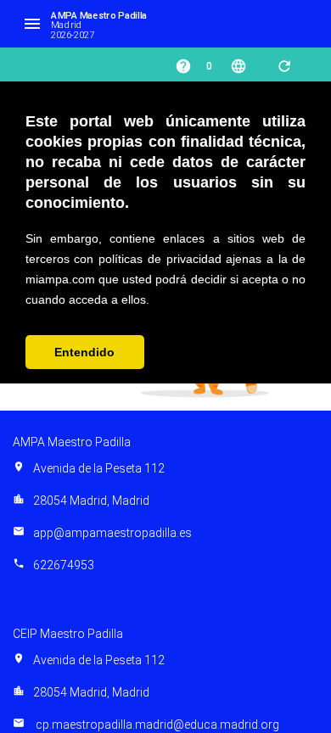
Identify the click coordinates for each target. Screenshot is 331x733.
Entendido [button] (84, 352)
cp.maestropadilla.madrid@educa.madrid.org (146, 724)
